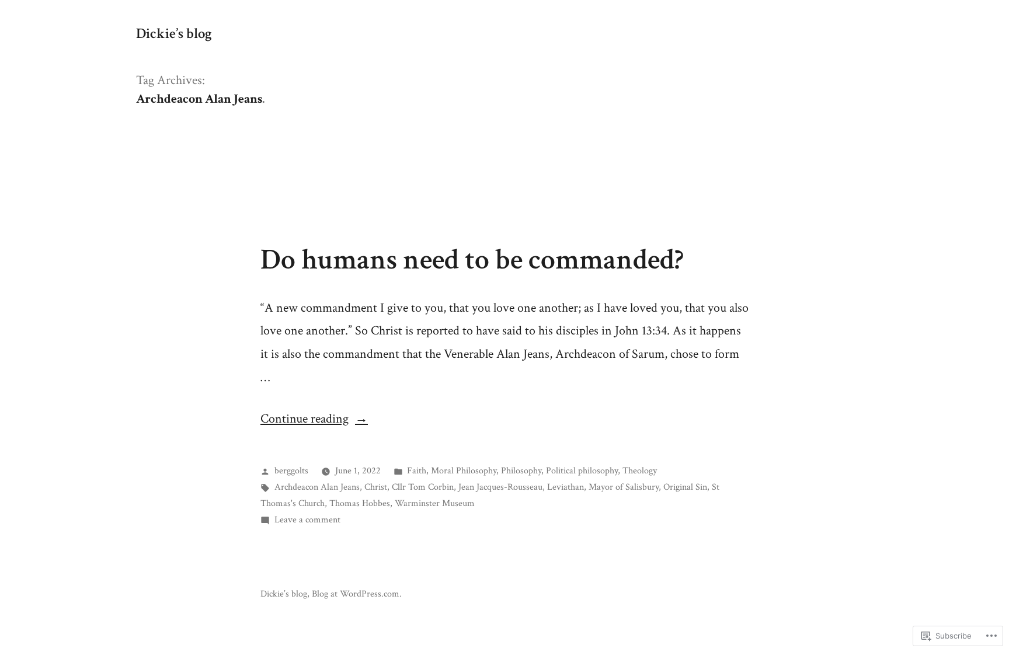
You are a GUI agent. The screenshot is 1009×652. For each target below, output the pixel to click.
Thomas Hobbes (359, 503)
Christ (375, 487)
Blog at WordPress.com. (357, 593)
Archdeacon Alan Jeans (317, 487)
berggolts (291, 470)
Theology (639, 470)
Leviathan (565, 487)
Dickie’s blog (174, 34)
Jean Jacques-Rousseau (500, 487)
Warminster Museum (435, 503)
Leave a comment (307, 519)
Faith (416, 470)
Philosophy (521, 470)
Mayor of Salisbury (624, 487)
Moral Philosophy (463, 470)
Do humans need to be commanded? (472, 259)
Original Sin (685, 487)
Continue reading (304, 418)
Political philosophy (582, 470)
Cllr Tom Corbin (423, 487)
